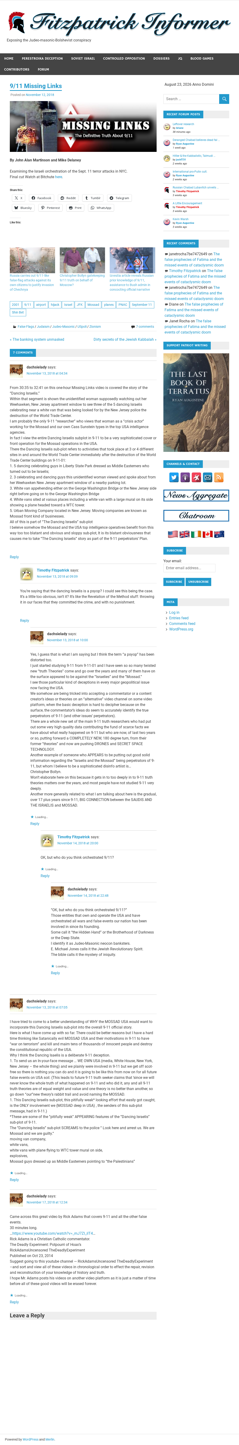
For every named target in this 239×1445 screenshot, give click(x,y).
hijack (55, 305)
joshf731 (181, 159)
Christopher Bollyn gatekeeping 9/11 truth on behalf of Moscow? (82, 280)
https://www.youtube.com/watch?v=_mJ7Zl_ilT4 (52, 1233)
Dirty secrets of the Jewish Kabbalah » (125, 339)
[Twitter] (174, 477)
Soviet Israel (83, 58)
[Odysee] (196, 477)
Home (9, 58)
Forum (43, 69)
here (58, 177)
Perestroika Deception (42, 58)
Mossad (93, 305)
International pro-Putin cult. (190, 171)
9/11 (27, 305)
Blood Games (202, 58)
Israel (68, 305)
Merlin (50, 1439)
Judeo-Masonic (63, 326)
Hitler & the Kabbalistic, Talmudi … (194, 155)
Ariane (179, 128)
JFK (80, 305)
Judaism (43, 326)
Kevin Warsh (181, 219)
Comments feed (182, 623)
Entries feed (179, 618)
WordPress (31, 1439)
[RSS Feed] (219, 477)
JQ (180, 58)
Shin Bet (18, 312)
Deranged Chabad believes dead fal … (196, 140)
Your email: (172, 561)
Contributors (16, 69)
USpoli (82, 326)
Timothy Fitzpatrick (53, 570)
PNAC (123, 305)
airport (41, 305)
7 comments (145, 326)
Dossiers (161, 58)
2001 (15, 305)
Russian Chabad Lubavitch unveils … (196, 187)
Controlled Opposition (124, 58)
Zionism (95, 326)
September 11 (142, 305)
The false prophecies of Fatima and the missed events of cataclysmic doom (194, 259)
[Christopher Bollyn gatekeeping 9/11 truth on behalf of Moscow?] (82, 260)
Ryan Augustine (185, 143)
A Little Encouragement (187, 203)
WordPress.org (181, 629)
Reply (14, 557)
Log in (174, 612)
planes (109, 305)
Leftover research (183, 124)
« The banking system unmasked (37, 339)
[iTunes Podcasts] (185, 477)
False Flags (26, 326)
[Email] (208, 477)
